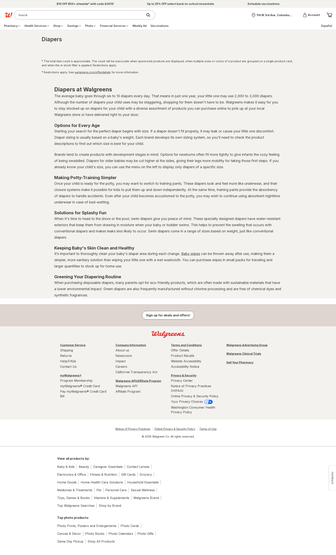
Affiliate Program (128, 391)
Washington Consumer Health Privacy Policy (193, 409)
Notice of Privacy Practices (133, 429)
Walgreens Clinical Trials (243, 353)
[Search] (150, 15)
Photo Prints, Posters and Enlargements (86, 526)
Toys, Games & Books (73, 498)
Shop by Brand (110, 506)
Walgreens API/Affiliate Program (138, 381)
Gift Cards (128, 474)
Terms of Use (208, 429)
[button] (311, 15)
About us (122, 350)
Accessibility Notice (185, 367)
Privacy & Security (183, 375)
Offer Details (180, 350)
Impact (121, 361)
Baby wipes (190, 254)
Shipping (66, 350)
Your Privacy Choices (187, 402)
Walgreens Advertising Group (247, 345)
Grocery (146, 474)
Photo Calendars (120, 534)
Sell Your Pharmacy (239, 362)
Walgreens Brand (146, 498)
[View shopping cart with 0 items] (329, 15)
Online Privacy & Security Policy (194, 396)
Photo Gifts (145, 534)
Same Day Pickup (70, 541)
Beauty (84, 467)
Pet (98, 490)
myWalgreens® (70, 375)
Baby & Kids (66, 467)
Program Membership (76, 381)
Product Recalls (182, 356)
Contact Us (68, 367)
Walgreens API (126, 386)
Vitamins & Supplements (111, 498)
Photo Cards (130, 526)
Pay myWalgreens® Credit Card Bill (83, 394)
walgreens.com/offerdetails (93, 72)
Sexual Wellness (143, 490)
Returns (66, 356)
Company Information (131, 345)
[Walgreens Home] (8, 15)
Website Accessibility (186, 361)
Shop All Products (101, 541)
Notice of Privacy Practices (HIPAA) (191, 388)
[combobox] (79, 15)
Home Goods (67, 482)
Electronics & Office (71, 474)
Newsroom (124, 356)
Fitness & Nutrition (103, 474)
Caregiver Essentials (108, 467)
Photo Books (94, 534)
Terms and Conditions (186, 345)
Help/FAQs (68, 361)
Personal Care (116, 490)
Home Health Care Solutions (102, 482)
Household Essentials (143, 482)
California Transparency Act (136, 372)
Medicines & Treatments (74, 490)
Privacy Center (182, 381)
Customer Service (73, 345)
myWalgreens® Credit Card (80, 386)
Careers (121, 367)
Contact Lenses (138, 467)
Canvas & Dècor (69, 534)
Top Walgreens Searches (75, 506)
